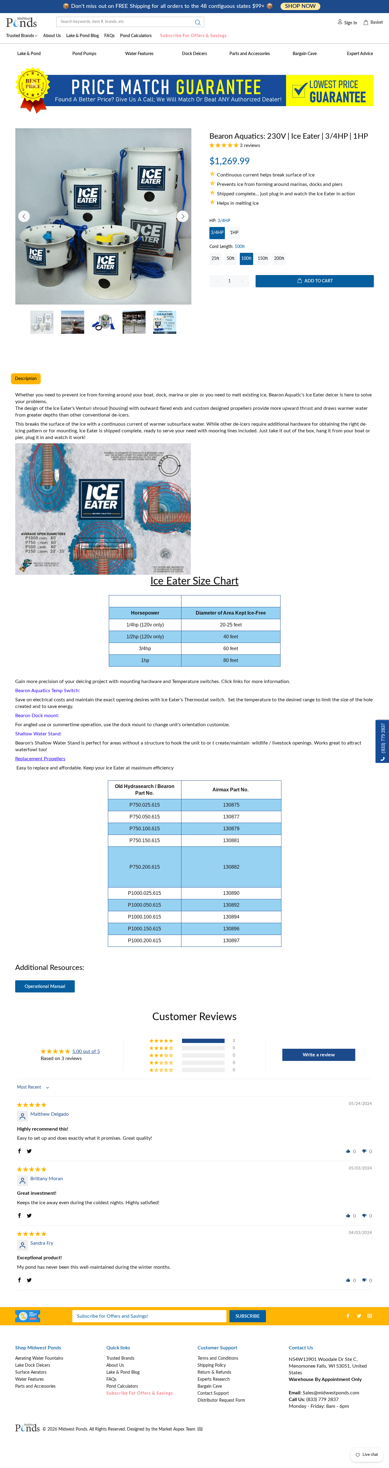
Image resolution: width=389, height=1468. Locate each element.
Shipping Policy (212, 1365)
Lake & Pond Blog (122, 1372)
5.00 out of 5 (86, 1051)
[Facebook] (348, 1316)
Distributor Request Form (221, 1400)
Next (182, 216)
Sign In (350, 23)
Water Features (29, 1379)
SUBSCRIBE (248, 1316)
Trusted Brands (120, 1358)
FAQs (111, 1379)
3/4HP (217, 233)
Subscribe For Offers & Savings (193, 36)
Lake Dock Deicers (32, 1365)
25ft (215, 258)
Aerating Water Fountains (39, 1358)
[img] (31, 1105)
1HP (234, 233)
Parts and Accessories (35, 1386)
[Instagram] (370, 1316)
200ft (279, 258)
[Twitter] (359, 1316)
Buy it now (291, 300)
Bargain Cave (210, 1386)
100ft (246, 258)
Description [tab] (26, 379)
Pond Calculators (122, 1386)
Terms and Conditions (218, 1358)
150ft (263, 258)
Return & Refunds (214, 1372)
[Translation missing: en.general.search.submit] (196, 24)
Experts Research (214, 1379)
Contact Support (213, 1393)
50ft (231, 258)
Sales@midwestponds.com (330, 1392)
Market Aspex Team (178, 1429)
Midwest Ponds (72, 1429)
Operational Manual (45, 986)
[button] (224, 145)
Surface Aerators (30, 1372)
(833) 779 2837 (322, 1399)
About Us (115, 1365)
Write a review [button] (319, 1054)
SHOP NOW (300, 6)
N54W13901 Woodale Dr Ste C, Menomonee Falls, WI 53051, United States (328, 1366)
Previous (24, 216)
